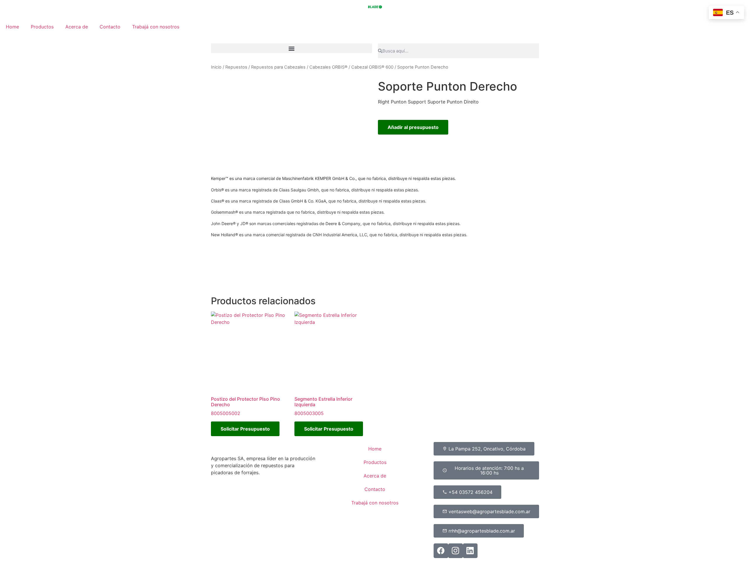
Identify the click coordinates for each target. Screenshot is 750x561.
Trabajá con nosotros (155, 27)
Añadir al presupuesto (413, 127)
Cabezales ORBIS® (328, 67)
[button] (291, 48)
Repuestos (236, 67)
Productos (42, 27)
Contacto (110, 27)
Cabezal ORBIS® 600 (372, 67)
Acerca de (76, 27)
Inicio (216, 67)
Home (12, 27)
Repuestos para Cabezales (278, 67)
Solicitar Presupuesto (245, 429)
